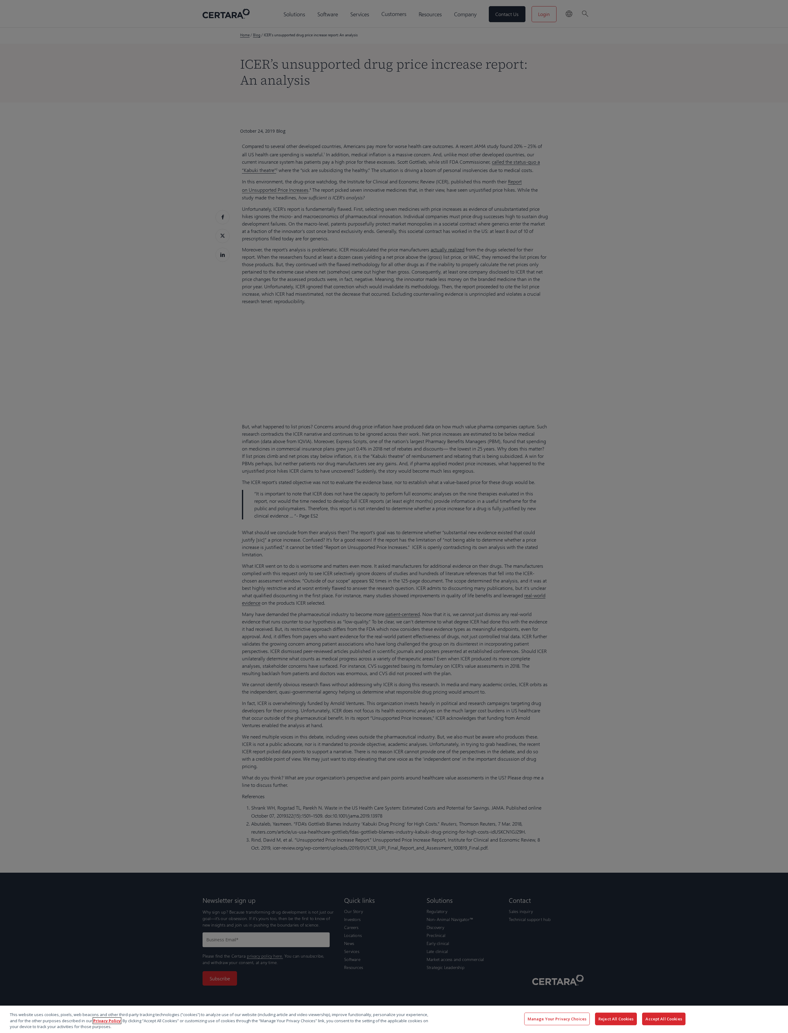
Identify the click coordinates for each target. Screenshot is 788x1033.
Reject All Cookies (615, 1018)
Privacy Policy (107, 1020)
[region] (394, 1019)
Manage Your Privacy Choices (557, 1018)
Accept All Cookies (663, 1018)
